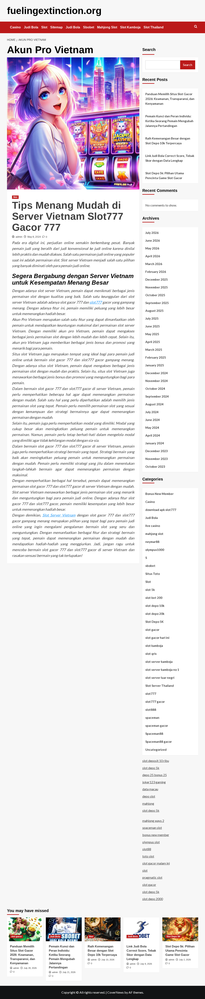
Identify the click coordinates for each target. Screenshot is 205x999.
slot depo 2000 (152, 899)
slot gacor (152, 629)
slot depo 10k (154, 605)
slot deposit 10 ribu (155, 761)
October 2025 (155, 295)
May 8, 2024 (34, 236)
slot (145, 870)
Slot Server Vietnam (58, 515)
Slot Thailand (154, 27)
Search (149, 49)
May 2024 (152, 427)
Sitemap (56, 27)
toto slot (148, 856)
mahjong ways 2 (153, 821)
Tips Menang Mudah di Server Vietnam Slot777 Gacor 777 (67, 216)
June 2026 (152, 240)
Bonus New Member (159, 494)
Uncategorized (156, 749)
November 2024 (156, 381)
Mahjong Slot (107, 27)
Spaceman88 (154, 733)
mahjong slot (154, 533)
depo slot (148, 796)
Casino (15, 27)
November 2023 (156, 459)
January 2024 (154, 443)
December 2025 (156, 279)
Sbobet (88, 27)
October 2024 (155, 388)
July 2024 (152, 412)
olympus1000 (154, 549)
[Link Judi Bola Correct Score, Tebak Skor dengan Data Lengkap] (141, 929)
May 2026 (152, 248)
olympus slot (151, 842)
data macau (150, 789)
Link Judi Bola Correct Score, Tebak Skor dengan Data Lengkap (169, 158)
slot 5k (150, 589)
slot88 (146, 849)
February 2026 (155, 271)
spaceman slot (152, 828)
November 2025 (156, 287)
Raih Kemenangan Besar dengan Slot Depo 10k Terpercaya (167, 141)
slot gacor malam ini (156, 863)
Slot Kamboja (130, 27)
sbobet (150, 565)
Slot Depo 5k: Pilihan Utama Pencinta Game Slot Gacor (164, 175)
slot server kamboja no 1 (162, 669)
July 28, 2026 (30, 968)
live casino (152, 525)
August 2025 (154, 310)
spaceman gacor (156, 725)
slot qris (151, 653)
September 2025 (157, 303)
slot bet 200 (153, 597)
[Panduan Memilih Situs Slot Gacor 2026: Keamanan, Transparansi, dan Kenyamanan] (25, 929)
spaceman (152, 717)
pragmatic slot (152, 877)
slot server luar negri (159, 677)
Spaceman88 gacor (158, 741)
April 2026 (152, 256)
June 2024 (152, 420)
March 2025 (153, 349)
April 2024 (152, 435)
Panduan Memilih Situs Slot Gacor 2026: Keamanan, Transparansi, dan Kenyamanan (169, 98)
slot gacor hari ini (157, 637)
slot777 (96, 302)
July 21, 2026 (68, 972)
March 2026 (153, 264)
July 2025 (152, 318)
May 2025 (152, 334)
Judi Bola (31, 27)
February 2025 (155, 357)
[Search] (195, 26)
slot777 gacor (155, 701)
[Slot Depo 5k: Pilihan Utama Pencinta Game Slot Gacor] (180, 929)
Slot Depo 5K (154, 621)
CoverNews (115, 992)
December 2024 (156, 373)
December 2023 (156, 451)
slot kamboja (154, 645)
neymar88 (152, 541)
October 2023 (155, 466)
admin (19, 236)
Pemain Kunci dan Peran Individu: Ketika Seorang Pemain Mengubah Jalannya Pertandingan (169, 121)
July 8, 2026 (146, 964)
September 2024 (157, 396)
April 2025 (152, 342)
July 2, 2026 (185, 959)
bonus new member (155, 835)
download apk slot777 (160, 509)
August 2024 (154, 404)
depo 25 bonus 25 (154, 775)
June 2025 (152, 326)
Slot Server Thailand (159, 685)
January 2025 (154, 365)
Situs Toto (152, 573)
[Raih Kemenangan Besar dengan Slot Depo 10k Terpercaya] (103, 929)
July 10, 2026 (107, 959)
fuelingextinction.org (54, 10)
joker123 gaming (154, 782)
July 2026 (152, 232)
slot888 (150, 709)
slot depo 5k (150, 768)
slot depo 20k (154, 613)
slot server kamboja (159, 661)
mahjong (148, 803)
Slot (44, 27)
